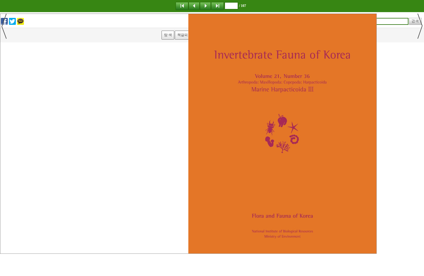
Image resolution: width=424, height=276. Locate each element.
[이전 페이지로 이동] (194, 6)
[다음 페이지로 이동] (205, 6)
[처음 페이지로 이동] (182, 6)
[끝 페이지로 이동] (217, 6)
